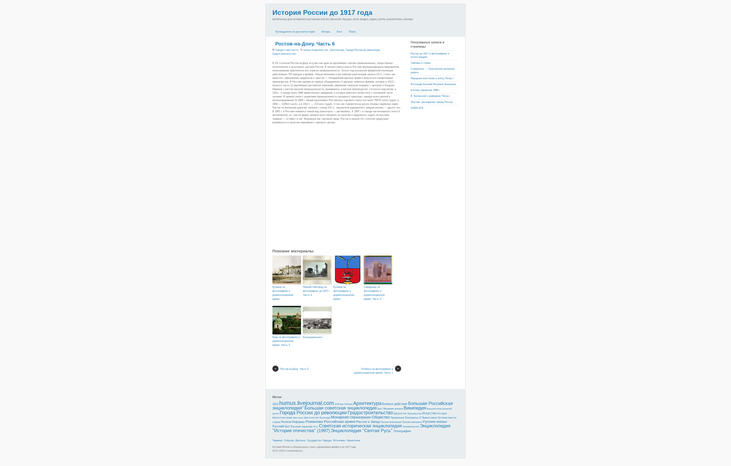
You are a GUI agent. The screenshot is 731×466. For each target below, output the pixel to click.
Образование (360, 417)
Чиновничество (411, 426)
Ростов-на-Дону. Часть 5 (292, 368)
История (442, 413)
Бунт (380, 408)
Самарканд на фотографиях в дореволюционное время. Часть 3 (374, 292)
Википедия (415, 407)
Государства (314, 440)
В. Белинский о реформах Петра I (430, 96)
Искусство (429, 413)
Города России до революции (363, 50)
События (289, 440)
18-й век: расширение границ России (432, 102)
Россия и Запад (368, 422)
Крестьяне (298, 418)
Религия (286, 421)
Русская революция (391, 422)
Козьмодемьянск (312, 337)
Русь (315, 426)
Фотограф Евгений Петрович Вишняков (433, 84)
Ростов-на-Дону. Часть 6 (305, 44)
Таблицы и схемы (421, 62)
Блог (339, 31)
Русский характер (302, 426)
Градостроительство (284, 53)
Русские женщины (412, 422)
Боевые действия (394, 404)
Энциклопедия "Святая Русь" (362, 430)
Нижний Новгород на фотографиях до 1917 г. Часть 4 (316, 290)
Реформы (298, 421)
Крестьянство (311, 417)
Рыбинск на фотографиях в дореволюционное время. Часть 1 (376, 370)
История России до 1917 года (322, 12)
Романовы (314, 422)
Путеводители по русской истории (295, 31)
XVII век (348, 404)
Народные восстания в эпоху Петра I (432, 78)
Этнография (402, 431)
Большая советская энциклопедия (340, 407)
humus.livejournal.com (315, 50)
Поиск (352, 31)
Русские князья (435, 422)
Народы (327, 440)
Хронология (353, 440)
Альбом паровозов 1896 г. (425, 90)
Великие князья (393, 408)
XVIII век (339, 404)
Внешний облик (434, 409)
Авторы (326, 31)
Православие (429, 417)
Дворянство (400, 413)
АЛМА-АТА (417, 108)
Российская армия (339, 422)
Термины (277, 440)
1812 (275, 404)
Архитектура (337, 50)
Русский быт (281, 426)
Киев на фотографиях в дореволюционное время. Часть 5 (286, 341)
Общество (381, 417)
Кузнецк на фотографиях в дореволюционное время (282, 292)
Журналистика (414, 413)
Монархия (340, 417)
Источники (339, 440)
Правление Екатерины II (405, 417)
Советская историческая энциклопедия (360, 425)
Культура (325, 417)
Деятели (300, 440)
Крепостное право (282, 417)
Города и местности (286, 50)
